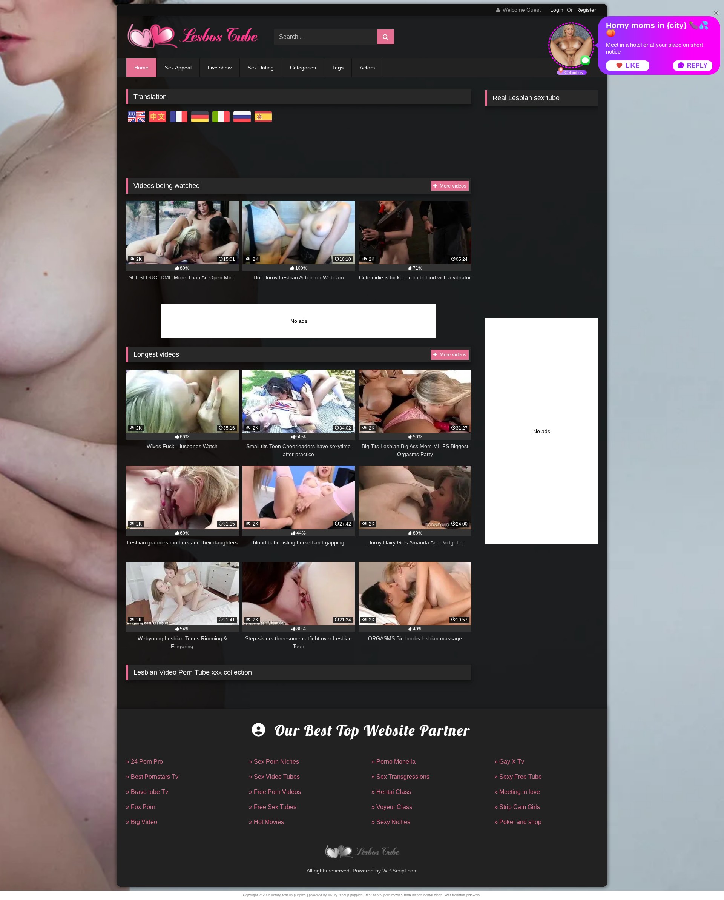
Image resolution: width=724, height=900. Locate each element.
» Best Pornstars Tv (152, 777)
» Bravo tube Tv (147, 792)
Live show (220, 68)
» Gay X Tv (509, 761)
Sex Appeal (178, 68)
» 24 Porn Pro (144, 761)
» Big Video (141, 822)
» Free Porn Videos (275, 792)
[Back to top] (700, 877)
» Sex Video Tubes (274, 777)
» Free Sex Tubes (272, 807)
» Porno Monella (393, 761)
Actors (367, 68)
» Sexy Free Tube (518, 777)
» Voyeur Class (391, 807)
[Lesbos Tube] (192, 37)
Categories (303, 68)
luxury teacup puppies (289, 895)
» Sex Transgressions (400, 777)
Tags (338, 68)
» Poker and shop (517, 822)
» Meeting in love (517, 792)
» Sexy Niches (390, 822)
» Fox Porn (140, 807)
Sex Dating (261, 68)
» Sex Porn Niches (274, 761)
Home (141, 68)
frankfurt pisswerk (466, 895)
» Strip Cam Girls (517, 807)
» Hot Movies (266, 822)
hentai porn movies (388, 895)
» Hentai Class (391, 792)
